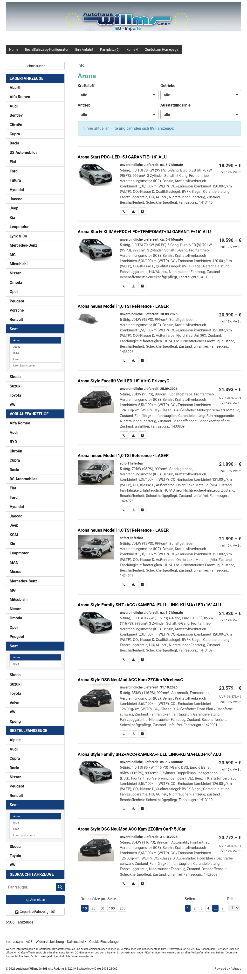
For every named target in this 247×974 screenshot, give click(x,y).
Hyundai (17, 189)
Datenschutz (76, 942)
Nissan (15, 273)
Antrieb (84, 105)
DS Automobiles (23, 152)
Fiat (13, 161)
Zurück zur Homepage (161, 49)
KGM (14, 534)
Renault (16, 319)
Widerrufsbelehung (50, 942)
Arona (16, 340)
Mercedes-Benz (23, 245)
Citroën (16, 124)
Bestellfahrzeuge (28, 730)
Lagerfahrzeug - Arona (159, 479)
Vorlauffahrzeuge (29, 414)
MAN (14, 562)
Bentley (16, 115)
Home (13, 49)
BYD (13, 441)
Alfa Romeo (20, 96)
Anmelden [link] (37, 900)
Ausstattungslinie (175, 105)
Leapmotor (19, 226)
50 (102, 908)
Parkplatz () (110, 49)
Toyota (15, 395)
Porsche (17, 310)
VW (12, 404)
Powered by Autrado (228, 968)
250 (122, 908)
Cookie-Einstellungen (104, 942)
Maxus (15, 571)
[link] (124, 211)
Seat (14, 329)
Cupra (15, 134)
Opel (14, 291)
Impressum (14, 942)
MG (13, 254)
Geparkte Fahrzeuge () (37, 912)
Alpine (15, 740)
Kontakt (132, 49)
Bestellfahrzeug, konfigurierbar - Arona (159, 181)
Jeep (14, 208)
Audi (14, 106)
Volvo (14, 703)
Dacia (14, 143)
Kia (12, 217)
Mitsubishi (18, 264)
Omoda (16, 282)
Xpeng (15, 721)
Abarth (15, 87)
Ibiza (16, 353)
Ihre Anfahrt (84, 49)
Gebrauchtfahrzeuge (32, 874)
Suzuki (15, 386)
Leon (16, 359)
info (81, 65)
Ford (14, 171)
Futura (15, 180)
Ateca (16, 346)
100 (112, 908)
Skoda (15, 376)
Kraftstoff (86, 85)
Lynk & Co (18, 236)
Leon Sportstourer (24, 365)
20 (94, 908)
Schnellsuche (35, 66)
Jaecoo (16, 199)
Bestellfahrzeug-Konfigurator (47, 49)
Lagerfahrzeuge (26, 78)
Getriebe (167, 85)
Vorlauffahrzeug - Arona (159, 330)
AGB (29, 942)
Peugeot (17, 301)
